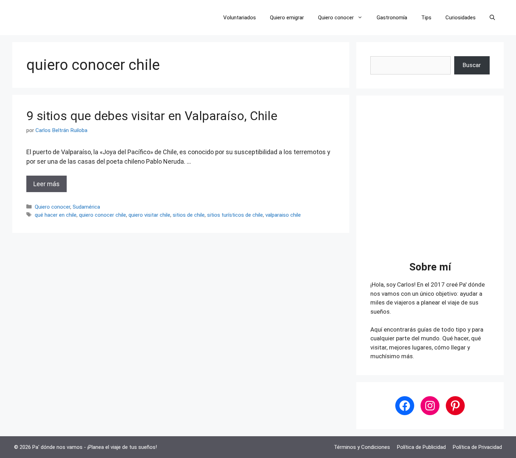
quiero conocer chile (102, 215)
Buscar (472, 64)
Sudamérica (86, 207)
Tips (426, 17)
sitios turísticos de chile (235, 215)
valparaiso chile (283, 215)
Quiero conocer (336, 17)
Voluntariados (239, 17)
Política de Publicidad (421, 447)
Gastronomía (392, 17)
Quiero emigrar (287, 17)
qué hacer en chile (56, 215)
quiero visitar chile (149, 215)
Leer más (46, 184)
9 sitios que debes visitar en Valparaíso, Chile (151, 116)
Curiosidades (460, 17)
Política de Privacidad (477, 447)
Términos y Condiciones (362, 447)
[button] (492, 17)
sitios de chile (189, 215)
